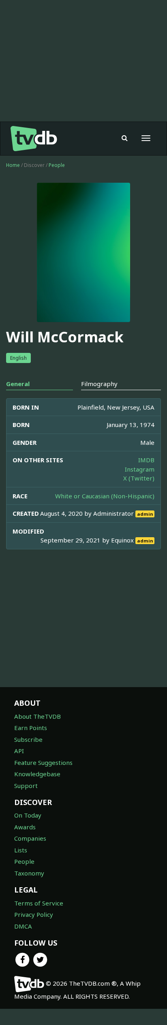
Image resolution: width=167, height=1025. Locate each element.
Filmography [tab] (99, 384)
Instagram (139, 469)
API (19, 751)
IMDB (146, 460)
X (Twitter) (138, 478)
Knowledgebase (37, 774)
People (57, 165)
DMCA (23, 926)
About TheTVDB (37, 716)
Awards (25, 827)
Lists (20, 850)
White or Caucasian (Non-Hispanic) (104, 496)
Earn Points (30, 728)
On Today (27, 815)
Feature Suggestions (43, 762)
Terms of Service (38, 903)
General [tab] (18, 384)
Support (26, 786)
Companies (30, 838)
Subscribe (28, 739)
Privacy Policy (33, 914)
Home (13, 165)
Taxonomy (29, 873)
